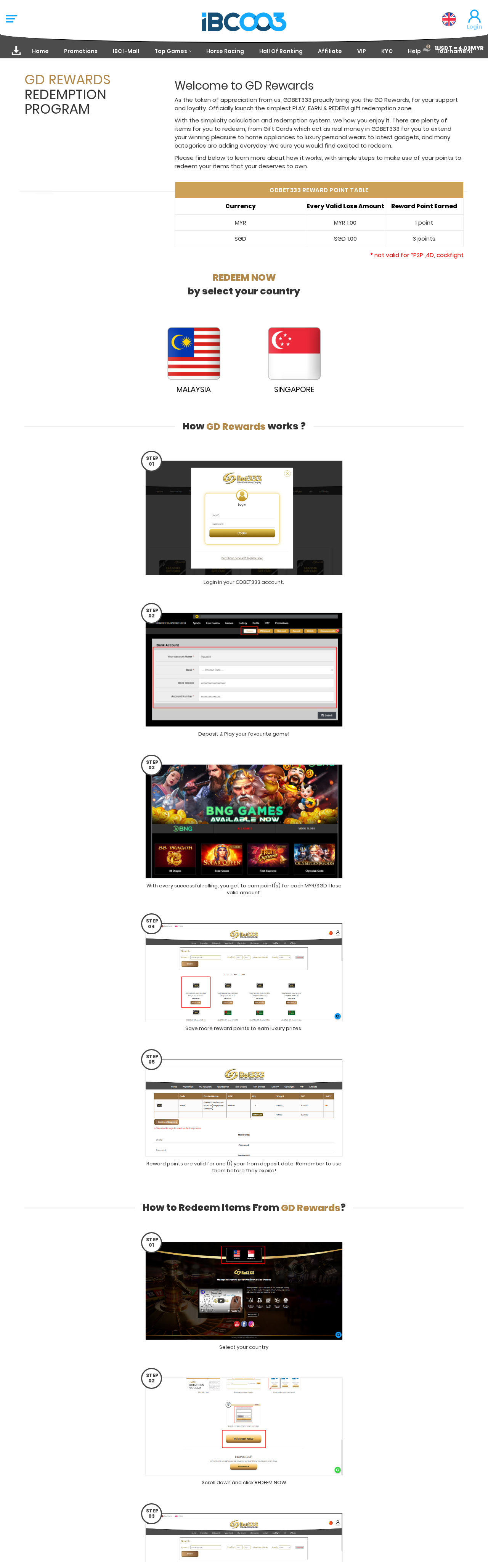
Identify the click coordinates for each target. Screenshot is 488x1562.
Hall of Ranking (281, 51)
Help (414, 51)
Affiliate (330, 51)
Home (40, 51)
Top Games (170, 51)
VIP (361, 51)
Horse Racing (225, 51)
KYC (387, 51)
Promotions (81, 51)
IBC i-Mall (126, 51)
